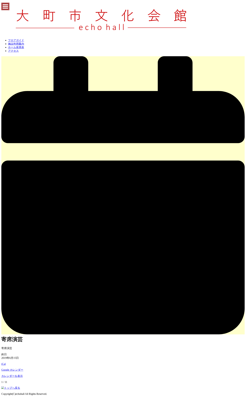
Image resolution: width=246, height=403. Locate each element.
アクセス (13, 50)
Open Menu (5, 6)
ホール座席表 (16, 47)
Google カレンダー (12, 369)
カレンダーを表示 (12, 376)
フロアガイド (16, 40)
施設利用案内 (16, 43)
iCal (3, 363)
